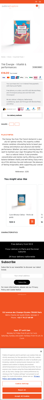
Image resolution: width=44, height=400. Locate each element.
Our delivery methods (14, 115)
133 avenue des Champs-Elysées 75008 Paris (22, 312)
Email (17, 124)
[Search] (33, 7)
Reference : (20, 172)
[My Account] (30, 6)
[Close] (41, 351)
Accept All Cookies (22, 396)
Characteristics (9, 232)
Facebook (11, 124)
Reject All (22, 390)
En (40, 2)
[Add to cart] (32, 221)
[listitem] (21, 205)
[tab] (22, 115)
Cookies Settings (22, 384)
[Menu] (41, 7)
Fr (36, 2)
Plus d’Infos (7, 135)
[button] (3, 32)
